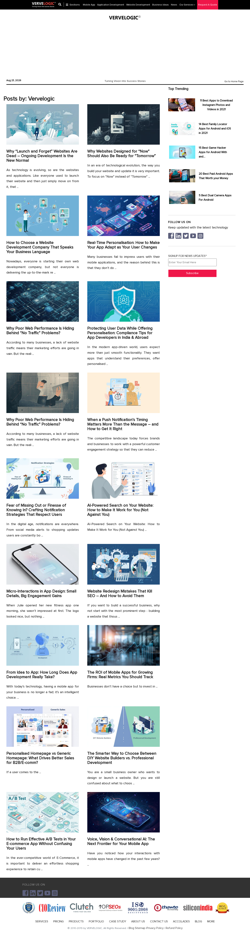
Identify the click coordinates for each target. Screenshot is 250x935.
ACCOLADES (181, 921)
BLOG (198, 921)
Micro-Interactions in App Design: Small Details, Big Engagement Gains (41, 593)
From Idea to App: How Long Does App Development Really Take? (41, 674)
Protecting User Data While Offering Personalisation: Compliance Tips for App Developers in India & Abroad (120, 333)
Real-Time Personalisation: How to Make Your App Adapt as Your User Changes (123, 245)
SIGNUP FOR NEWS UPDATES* (187, 256)
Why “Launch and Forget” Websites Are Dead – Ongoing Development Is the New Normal (41, 156)
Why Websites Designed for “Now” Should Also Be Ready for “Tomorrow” (121, 153)
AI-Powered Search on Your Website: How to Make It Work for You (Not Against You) (120, 510)
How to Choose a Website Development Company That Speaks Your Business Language (39, 247)
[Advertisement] (125, 48)
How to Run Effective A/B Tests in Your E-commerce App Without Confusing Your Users (41, 844)
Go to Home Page (234, 81)
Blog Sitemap (137, 928)
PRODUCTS (76, 921)
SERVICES (41, 921)
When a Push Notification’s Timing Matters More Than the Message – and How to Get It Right (122, 424)
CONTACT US (159, 921)
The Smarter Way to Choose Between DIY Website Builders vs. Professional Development (121, 758)
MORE (211, 921)
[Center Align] (61, 4)
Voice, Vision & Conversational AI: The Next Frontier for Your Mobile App (121, 841)
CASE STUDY (117, 921)
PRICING (58, 921)
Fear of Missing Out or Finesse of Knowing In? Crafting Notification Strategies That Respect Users (36, 510)
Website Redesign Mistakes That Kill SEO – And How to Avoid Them (119, 593)
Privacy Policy (155, 928)
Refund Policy (174, 928)
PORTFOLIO (96, 921)
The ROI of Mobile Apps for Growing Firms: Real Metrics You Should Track (120, 674)
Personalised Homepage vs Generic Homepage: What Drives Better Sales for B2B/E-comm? (40, 758)
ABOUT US (138, 921)
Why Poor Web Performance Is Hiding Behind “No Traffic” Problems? (40, 330)
